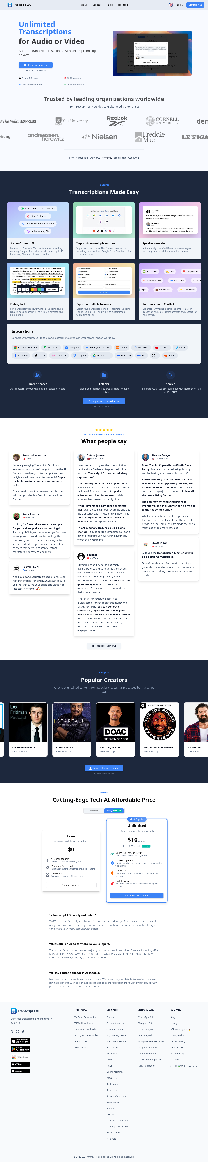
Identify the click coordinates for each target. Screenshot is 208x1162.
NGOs (109, 1065)
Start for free (195, 4)
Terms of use (176, 1047)
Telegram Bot (145, 1023)
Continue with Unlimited (137, 895)
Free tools (123, 4)
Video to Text (80, 1047)
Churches (111, 1017)
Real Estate (112, 1084)
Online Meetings (114, 1071)
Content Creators (115, 1023)
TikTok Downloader (84, 1023)
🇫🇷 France (28, 458)
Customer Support (115, 1029)
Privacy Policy (177, 1035)
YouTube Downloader (85, 1017)
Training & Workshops (117, 1126)
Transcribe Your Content (106, 768)
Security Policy (177, 1041)
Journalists (111, 1053)
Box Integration (146, 1035)
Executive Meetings (116, 1041)
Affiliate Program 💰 (180, 1029)
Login (180, 4)
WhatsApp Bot (145, 1017)
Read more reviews (106, 645)
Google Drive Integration (151, 1041)
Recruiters (111, 1090)
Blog (110, 4)
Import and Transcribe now (106, 401)
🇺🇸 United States (95, 458)
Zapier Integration (147, 1053)
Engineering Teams (116, 1035)
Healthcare (112, 1047)
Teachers (111, 1114)
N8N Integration (146, 1065)
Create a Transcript (38, 65)
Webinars (111, 1138)
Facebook (30, 570)
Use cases (98, 4)
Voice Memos (113, 1132)
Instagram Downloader (86, 1035)
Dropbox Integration (148, 1047)
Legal (109, 1059)
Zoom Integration (147, 1029)
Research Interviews (116, 1096)
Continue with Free (71, 885)
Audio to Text (81, 1041)
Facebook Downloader (85, 1029)
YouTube (29, 517)
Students (111, 1108)
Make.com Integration (149, 1059)
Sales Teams (112, 1102)
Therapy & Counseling (117, 1120)
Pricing (83, 4)
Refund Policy (177, 1053)
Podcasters (112, 1077)
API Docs (174, 1059)
